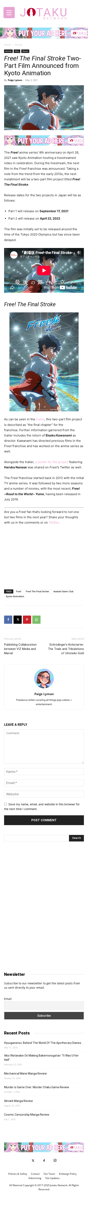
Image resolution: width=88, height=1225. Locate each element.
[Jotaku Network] (44, 12)
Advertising (34, 1178)
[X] (18, 620)
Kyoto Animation (15, 596)
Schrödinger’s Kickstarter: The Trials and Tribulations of (66, 649)
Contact (35, 1174)
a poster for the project (51, 462)
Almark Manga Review (18, 1101)
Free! (18, 591)
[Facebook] (8, 620)
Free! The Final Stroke (37, 591)
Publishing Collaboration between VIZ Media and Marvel (20, 649)
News (25, 51)
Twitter (53, 522)
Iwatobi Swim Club (63, 591)
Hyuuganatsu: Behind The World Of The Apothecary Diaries (42, 1042)
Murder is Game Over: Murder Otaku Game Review (36, 1087)
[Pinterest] (27, 620)
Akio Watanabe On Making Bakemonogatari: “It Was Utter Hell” (41, 1057)
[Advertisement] (44, 556)
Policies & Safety (17, 1174)
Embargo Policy (68, 1174)
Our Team (49, 1174)
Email (8, 999)
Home (7, 44)
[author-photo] (44, 688)
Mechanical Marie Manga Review (25, 1073)
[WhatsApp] (36, 620)
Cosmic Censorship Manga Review (26, 1114)
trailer (40, 419)
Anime (18, 44)
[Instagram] (55, 1161)
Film (17, 51)
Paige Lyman (15, 80)
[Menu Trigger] (9, 12)
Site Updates (52, 1178)
